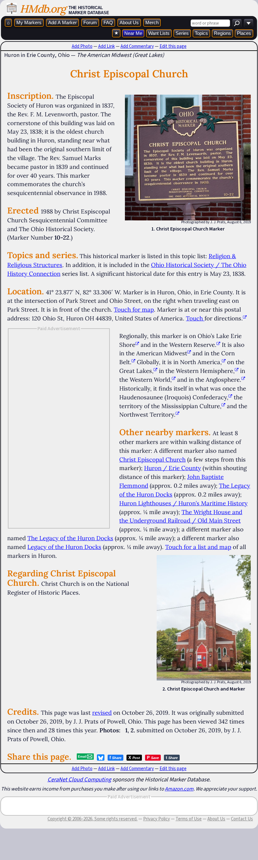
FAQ (108, 22)
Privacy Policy (156, 819)
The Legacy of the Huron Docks (70, 538)
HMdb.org (42, 8)
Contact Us (242, 819)
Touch (194, 318)
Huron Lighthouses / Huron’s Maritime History (183, 503)
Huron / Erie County (172, 468)
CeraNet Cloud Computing (79, 779)
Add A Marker (62, 22)
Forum (90, 22)
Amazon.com (179, 788)
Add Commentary (137, 46)
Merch (152, 22)
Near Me (133, 33)
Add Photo (82, 46)
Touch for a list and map (198, 547)
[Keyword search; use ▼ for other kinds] (237, 23)
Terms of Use (189, 819)
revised (102, 712)
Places (244, 33)
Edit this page (173, 46)
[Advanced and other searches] (248, 23)
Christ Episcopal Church (152, 459)
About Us (129, 22)
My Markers (29, 22)
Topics (201, 33)
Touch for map (134, 309)
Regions (222, 33)
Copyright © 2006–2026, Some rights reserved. (92, 819)
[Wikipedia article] (137, 344)
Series (182, 33)
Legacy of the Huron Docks (64, 547)
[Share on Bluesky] (100, 757)
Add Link (106, 46)
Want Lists (159, 33)
